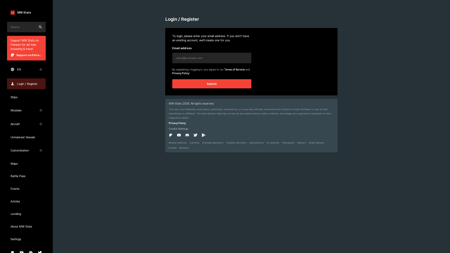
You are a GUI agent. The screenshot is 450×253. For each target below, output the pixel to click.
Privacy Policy (180, 73)
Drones (173, 147)
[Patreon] (171, 135)
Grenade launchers (212, 142)
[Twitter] (195, 135)
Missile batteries (178, 142)
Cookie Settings (178, 128)
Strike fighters (316, 142)
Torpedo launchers (236, 142)
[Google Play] (204, 135)
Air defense (272, 142)
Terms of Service (234, 69)
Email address (182, 48)
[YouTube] (179, 135)
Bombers (184, 147)
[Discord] (187, 135)
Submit (212, 84)
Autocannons (256, 142)
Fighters (301, 142)
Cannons (194, 142)
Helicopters (288, 142)
